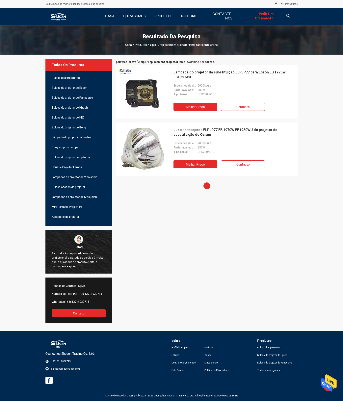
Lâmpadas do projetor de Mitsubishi (74, 197)
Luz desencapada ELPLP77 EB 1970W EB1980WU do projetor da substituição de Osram (225, 132)
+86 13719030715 (90, 293)
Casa (128, 44)
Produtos (141, 44)
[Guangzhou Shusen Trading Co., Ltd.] (58, 16)
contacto (243, 107)
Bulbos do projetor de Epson (69, 87)
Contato (79, 313)
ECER (235, 395)
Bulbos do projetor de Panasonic (72, 97)
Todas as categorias (268, 370)
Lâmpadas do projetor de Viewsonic (74, 177)
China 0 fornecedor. (116, 395)
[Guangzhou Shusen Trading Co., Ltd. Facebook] (276, 4)
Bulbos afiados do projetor (68, 187)
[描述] (288, 16)
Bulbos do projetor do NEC (68, 117)
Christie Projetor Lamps (67, 167)
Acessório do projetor (65, 216)
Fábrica (175, 355)
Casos (208, 355)
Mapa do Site (211, 362)
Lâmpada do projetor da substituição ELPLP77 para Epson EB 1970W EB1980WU (229, 74)
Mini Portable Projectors (67, 206)
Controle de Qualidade (184, 362)
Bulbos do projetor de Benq (69, 127)
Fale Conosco (179, 370)
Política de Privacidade (216, 370)
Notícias (208, 347)
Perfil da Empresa (181, 347)
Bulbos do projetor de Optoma (71, 157)
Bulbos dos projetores (66, 77)
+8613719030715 (78, 301)
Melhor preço (195, 107)
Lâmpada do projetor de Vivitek (71, 137)
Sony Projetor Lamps (65, 147)
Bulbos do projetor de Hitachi (70, 107)
